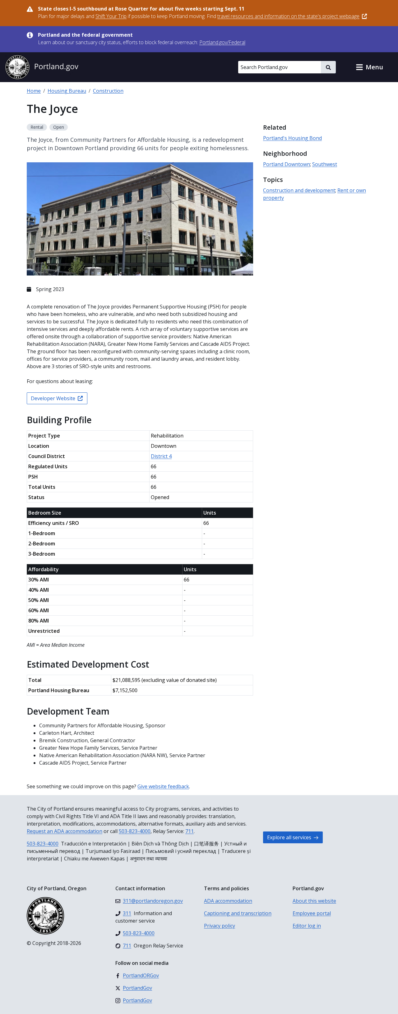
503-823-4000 (134, 831)
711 (189, 831)
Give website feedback (163, 786)
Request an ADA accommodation (64, 831)
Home (34, 90)
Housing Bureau (67, 90)
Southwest (324, 164)
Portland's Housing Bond (292, 138)
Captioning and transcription (237, 913)
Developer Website (53, 398)
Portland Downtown (286, 164)
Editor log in (307, 925)
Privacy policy (219, 925)
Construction (108, 90)
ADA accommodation (228, 900)
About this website (314, 900)
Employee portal (312, 913)
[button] (369, 67)
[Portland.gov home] (41, 67)
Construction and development (299, 190)
